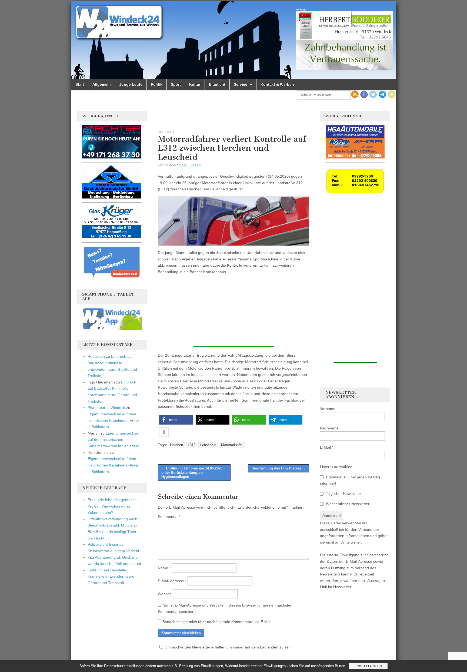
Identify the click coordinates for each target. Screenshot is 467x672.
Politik (156, 84)
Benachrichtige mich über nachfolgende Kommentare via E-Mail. (217, 622)
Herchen (176, 445)
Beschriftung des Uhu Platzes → (279, 468)
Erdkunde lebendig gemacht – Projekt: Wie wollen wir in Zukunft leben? (113, 506)
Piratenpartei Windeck (106, 407)
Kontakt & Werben (277, 84)
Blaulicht (217, 84)
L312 (191, 445)
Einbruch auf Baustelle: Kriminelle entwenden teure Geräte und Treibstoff (111, 576)
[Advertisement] (233, 119)
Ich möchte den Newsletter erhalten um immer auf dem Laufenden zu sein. (229, 647)
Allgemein (101, 84)
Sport (176, 84)
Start (79, 84)
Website (165, 594)
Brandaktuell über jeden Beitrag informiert (350, 480)
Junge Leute (130, 84)
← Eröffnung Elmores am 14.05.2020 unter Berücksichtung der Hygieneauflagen (191, 472)
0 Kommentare (190, 165)
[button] (176, 420)
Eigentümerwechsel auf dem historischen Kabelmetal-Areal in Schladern (113, 420)
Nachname (329, 428)
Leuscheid (208, 445)
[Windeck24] (233, 40)
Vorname (327, 408)
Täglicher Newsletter (343, 493)
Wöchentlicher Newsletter (347, 504)
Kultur (195, 84)
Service (240, 84)
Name (164, 568)
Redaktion (96, 356)
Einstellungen (368, 666)
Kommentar (169, 516)
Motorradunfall (232, 445)
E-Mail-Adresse (172, 581)
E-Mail (326, 447)
